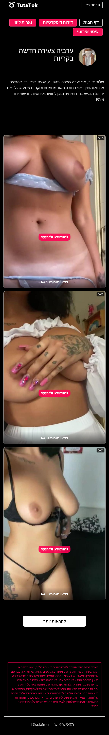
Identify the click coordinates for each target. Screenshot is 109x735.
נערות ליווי (22, 22)
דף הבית (91, 22)
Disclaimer (40, 724)
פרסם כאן (92, 5)
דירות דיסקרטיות (58, 22)
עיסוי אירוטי (88, 31)
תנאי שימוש (64, 724)
